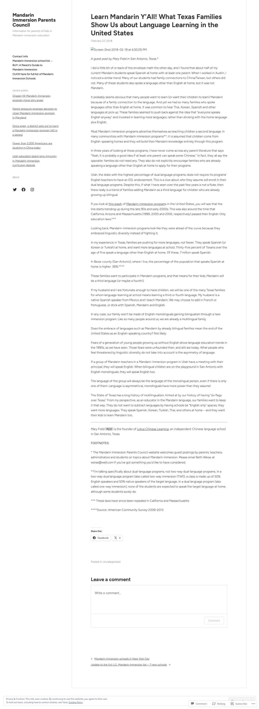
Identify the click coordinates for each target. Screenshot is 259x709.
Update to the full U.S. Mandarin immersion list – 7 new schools (129, 664)
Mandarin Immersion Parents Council (34, 20)
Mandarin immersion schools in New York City (121, 658)
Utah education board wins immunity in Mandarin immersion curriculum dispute (35, 161)
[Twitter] (15, 189)
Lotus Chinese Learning (153, 429)
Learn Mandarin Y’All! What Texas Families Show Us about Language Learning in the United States (156, 25)
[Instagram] (32, 189)
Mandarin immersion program (145, 204)
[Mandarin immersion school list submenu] (51, 61)
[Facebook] (23, 189)
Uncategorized (111, 561)
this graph (115, 204)
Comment (214, 620)
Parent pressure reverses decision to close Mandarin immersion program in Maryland (35, 113)
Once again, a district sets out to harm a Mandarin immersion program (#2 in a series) (36, 130)
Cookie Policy (76, 702)
